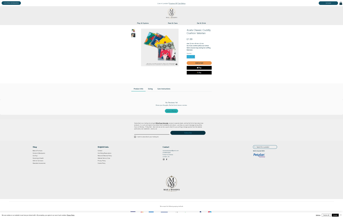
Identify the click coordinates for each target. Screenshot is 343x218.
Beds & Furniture (37, 150)
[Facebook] (167, 159)
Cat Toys (35, 155)
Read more (189, 50)
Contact (100, 150)
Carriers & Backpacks (39, 153)
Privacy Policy (102, 160)
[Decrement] (188, 56)
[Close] (341, 215)
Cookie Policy (101, 163)
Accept (335, 215)
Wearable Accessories (39, 163)
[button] (340, 3)
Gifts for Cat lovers (38, 160)
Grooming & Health (38, 158)
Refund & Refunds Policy (105, 155)
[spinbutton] (190, 56)
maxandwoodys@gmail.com (171, 150)
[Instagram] (164, 159)
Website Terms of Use (104, 158)
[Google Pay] (199, 73)
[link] (138, 89)
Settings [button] (318, 215)
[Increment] (193, 56)
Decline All (326, 215)
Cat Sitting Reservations (104, 153)
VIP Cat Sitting (180, 3)
